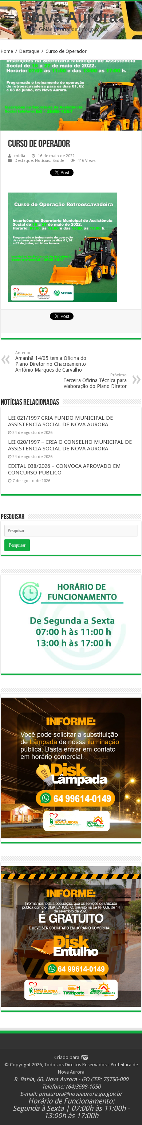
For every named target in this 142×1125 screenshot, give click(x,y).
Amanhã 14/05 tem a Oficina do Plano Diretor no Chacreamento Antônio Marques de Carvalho (50, 361)
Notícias (42, 160)
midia (19, 156)
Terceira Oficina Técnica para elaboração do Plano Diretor (95, 381)
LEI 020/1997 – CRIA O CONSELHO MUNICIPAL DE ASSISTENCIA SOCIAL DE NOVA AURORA (70, 445)
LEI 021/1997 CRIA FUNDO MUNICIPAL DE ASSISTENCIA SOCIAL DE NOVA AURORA (60, 421)
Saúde (58, 160)
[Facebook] (81, 1057)
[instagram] (85, 1057)
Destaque (29, 51)
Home (7, 51)
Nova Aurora (71, 17)
